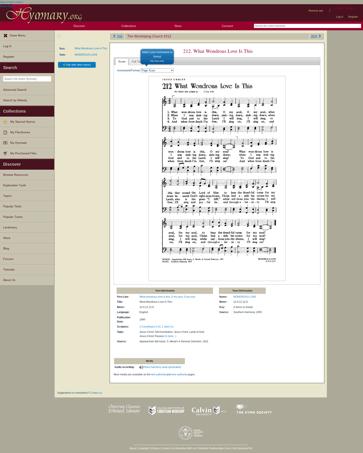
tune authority (179, 374)
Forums (8, 259)
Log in (339, 16)
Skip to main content (11, 2)
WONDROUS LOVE (86, 54)
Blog (6, 248)
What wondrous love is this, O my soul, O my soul (167, 296)
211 (119, 36)
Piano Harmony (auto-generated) (162, 367)
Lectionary (10, 227)
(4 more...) (170, 336)
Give (228, 448)
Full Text (137, 61)
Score (121, 61)
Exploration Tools (14, 185)
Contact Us (167, 448)
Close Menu (17, 35)
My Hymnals (18, 142)
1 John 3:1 (168, 326)
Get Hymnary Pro (242, 448)
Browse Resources (15, 174)
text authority (158, 374)
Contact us (96, 392)
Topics (7, 195)
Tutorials (8, 269)
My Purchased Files (23, 153)
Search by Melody (15, 100)
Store (178, 26)
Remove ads (316, 10)
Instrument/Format (128, 70)
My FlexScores (20, 132)
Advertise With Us (186, 448)
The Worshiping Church (145, 36)
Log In (7, 46)
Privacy (155, 448)
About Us (9, 280)
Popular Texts (12, 206)
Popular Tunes (12, 217)
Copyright (143, 448)
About (132, 448)
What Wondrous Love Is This (91, 48)
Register (353, 16)
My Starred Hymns (22, 121)
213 (314, 36)
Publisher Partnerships (211, 448)
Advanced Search (15, 89)
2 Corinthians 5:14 (149, 326)
